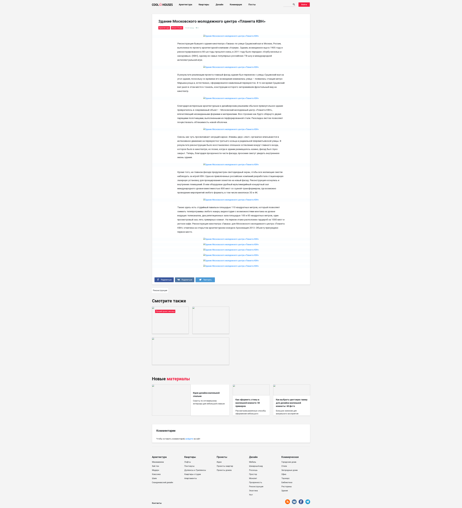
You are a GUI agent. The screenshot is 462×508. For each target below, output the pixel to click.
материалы (178, 378)
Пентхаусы (189, 466)
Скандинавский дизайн (162, 482)
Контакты (157, 503)
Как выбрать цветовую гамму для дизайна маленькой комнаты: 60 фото (291, 402)
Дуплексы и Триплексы (195, 470)
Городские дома (288, 462)
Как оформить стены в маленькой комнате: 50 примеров (247, 402)
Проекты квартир (225, 466)
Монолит (253, 478)
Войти (304, 4)
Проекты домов (224, 470)
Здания (284, 490)
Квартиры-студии (192, 474)
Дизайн (219, 4)
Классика (156, 474)
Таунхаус (285, 478)
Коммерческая (290, 457)
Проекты (222, 457)
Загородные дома (289, 470)
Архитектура (185, 4)
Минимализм (158, 462)
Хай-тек (155, 466)
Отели (284, 466)
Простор (253, 474)
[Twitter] (205, 279)
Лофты (187, 462)
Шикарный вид (256, 466)
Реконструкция (256, 486)
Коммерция (236, 4)
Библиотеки (286, 482)
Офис (283, 474)
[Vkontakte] (184, 279)
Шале (154, 478)
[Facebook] (164, 279)
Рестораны (286, 486)
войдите (189, 439)
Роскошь (253, 470)
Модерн (155, 470)
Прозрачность (255, 482)
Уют (251, 495)
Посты (252, 4)
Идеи (219, 462)
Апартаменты (190, 478)
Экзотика (253, 490)
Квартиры (204, 4)
